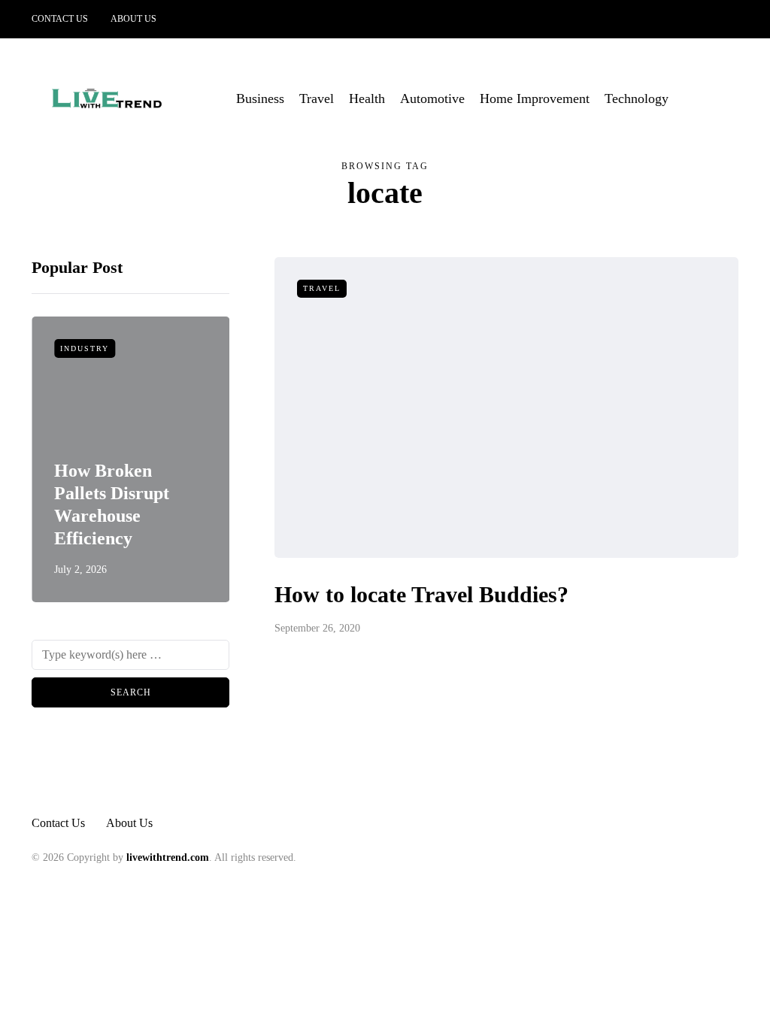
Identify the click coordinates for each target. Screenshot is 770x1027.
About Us (133, 19)
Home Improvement (535, 98)
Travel (316, 98)
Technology (636, 98)
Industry (84, 348)
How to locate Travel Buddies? (421, 594)
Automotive (432, 98)
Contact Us (60, 19)
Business (260, 98)
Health (367, 98)
